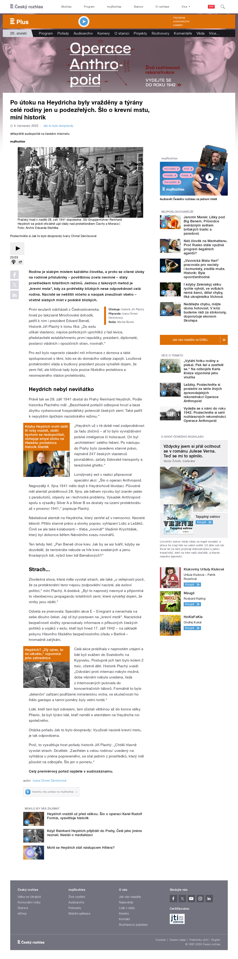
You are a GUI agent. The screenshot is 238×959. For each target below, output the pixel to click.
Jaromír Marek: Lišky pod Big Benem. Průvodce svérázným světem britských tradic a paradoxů (204, 225)
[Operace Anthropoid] (119, 65)
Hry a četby (170, 169)
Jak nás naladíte (130, 897)
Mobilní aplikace (79, 913)
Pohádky (168, 175)
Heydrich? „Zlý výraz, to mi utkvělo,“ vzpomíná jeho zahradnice (44, 654)
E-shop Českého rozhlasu (182, 436)
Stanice (138, 6)
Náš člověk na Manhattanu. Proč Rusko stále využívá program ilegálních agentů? (205, 247)
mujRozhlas (114, 6)
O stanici (122, 33)
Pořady (63, 33)
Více (214, 33)
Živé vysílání (170, 182)
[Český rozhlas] (26, 6)
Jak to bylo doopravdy (58, 126)
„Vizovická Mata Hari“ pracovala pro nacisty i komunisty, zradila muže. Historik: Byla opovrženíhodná (204, 269)
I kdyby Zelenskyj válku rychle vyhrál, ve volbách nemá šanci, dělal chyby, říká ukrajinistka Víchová (203, 290)
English (215, 939)
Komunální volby (29, 902)
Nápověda (126, 902)
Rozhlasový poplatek (133, 924)
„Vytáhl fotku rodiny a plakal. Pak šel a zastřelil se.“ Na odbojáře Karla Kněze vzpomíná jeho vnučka (203, 369)
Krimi (186, 169)
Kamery (178, 25)
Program (89, 6)
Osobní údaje (177, 939)
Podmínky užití (198, 939)
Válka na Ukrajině (29, 897)
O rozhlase (162, 6)
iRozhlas (66, 6)
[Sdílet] (20, 262)
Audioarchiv (181, 21)
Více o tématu (172, 355)
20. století (18, 33)
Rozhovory (160, 33)
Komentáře (183, 33)
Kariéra (124, 913)
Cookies (161, 939)
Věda (201, 33)
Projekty (140, 33)
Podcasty (74, 908)
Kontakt (124, 919)
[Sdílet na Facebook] (14, 275)
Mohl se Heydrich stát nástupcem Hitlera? (81, 847)
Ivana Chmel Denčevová (49, 780)
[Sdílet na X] (14, 285)
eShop (22, 913)
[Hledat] (223, 6)
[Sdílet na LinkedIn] (14, 295)
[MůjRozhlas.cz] (17, 142)
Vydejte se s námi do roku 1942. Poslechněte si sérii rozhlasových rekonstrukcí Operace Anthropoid (205, 414)
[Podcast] (13, 262)
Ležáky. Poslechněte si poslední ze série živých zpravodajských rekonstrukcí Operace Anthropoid (203, 393)
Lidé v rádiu (127, 908)
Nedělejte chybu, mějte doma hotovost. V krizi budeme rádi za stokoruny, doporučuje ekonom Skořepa (205, 312)
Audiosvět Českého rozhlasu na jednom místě (188, 199)
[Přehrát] (17, 248)
